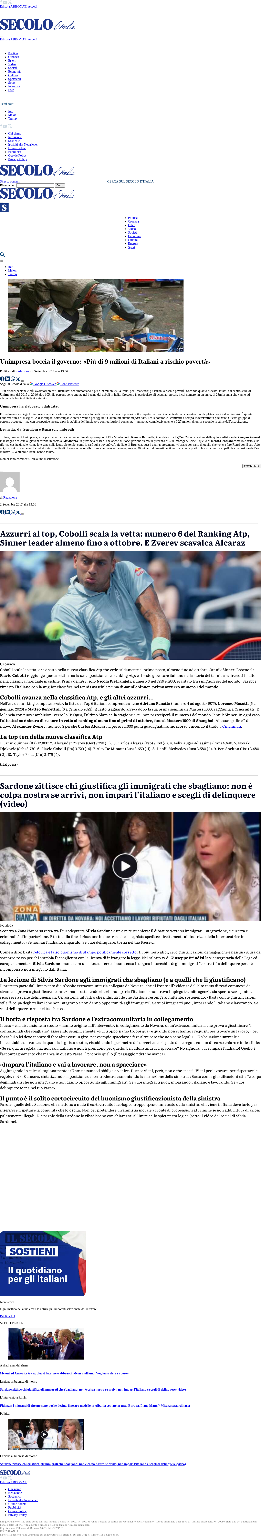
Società (13, 68)
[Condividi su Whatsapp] (13, 380)
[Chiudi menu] (1, 36)
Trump (12, 118)
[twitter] (10, 2)
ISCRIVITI (7, 1316)
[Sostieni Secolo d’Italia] (43, 1295)
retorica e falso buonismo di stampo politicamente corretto (85, 952)
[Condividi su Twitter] (18, 380)
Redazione (15, 137)
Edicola (5, 6)
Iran (10, 111)
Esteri (11, 60)
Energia (133, 243)
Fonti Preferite (69, 384)
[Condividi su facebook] (2, 380)
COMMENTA (251, 466)
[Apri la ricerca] (2, 256)
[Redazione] (10, 490)
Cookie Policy (17, 155)
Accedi (32, 6)
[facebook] (1, 2)
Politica (13, 53)
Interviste (14, 86)
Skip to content (9, 181)
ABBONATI (18, 6)
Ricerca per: (7, 185)
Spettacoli (14, 79)
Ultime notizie (17, 148)
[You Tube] (5, 2)
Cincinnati (231, 726)
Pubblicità (14, 152)
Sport (11, 82)
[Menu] (1, 202)
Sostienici (14, 141)
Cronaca (13, 57)
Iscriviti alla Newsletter (23, 144)
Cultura (13, 75)
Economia (14, 71)
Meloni (12, 115)
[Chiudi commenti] (1, 471)
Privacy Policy (17, 159)
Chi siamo (14, 133)
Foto (11, 90)
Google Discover (44, 384)
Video (12, 64)
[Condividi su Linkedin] (8, 380)
